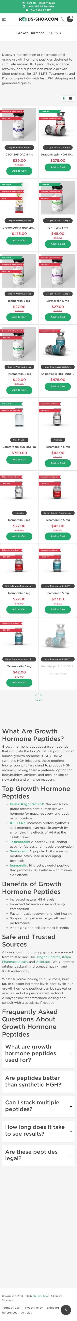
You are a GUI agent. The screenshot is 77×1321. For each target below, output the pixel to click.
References (9, 1312)
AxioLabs (43, 962)
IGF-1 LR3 (17, 823)
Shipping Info (56, 1307)
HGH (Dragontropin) (26, 804)
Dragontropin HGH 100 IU (59, 154)
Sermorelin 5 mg (57, 301)
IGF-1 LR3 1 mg (58, 227)
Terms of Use (11, 1307)
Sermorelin (19, 851)
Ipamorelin (18, 865)
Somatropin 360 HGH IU (19, 447)
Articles (26, 1312)
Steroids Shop (41, 1296)
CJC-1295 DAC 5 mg (19, 154)
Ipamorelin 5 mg (19, 301)
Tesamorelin (19, 842)
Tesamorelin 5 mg (19, 374)
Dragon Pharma (48, 957)
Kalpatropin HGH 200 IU (58, 374)
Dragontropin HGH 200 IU (20, 227)
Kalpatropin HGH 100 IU (57, 666)
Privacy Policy (33, 1307)
